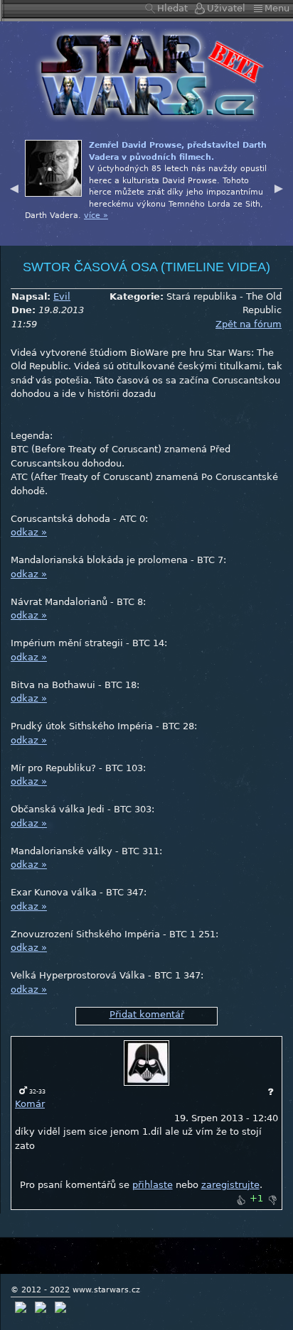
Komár (30, 1104)
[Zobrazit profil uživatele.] (146, 1062)
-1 (272, 1200)
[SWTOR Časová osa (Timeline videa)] (146, 74)
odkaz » (29, 532)
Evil (61, 296)
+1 (240, 1200)
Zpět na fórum (248, 324)
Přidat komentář (147, 1014)
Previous (14, 187)
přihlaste (152, 1184)
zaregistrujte (230, 1184)
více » (96, 215)
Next (279, 187)
